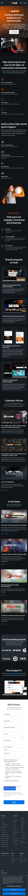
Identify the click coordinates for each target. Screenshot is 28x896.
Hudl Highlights (4, 855)
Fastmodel (23, 838)
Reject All (14, 889)
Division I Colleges (4, 824)
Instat (22, 832)
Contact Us (22, 853)
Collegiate (3, 822)
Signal (22, 830)
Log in (24, 3)
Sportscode (15, 820)
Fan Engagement (4, 826)
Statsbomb (23, 834)
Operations (3, 828)
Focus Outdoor (16, 840)
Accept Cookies (14, 893)
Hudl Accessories (23, 861)
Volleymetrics (23, 822)
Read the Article (4, 533)
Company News (14, 859)
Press (12, 857)
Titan (22, 828)
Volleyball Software (5, 846)
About (12, 853)
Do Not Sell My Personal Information (14, 886)
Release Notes (24, 842)
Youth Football (4, 830)
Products (15, 815)
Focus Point (15, 844)
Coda (14, 828)
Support (21, 855)
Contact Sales (4, 873)
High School (3, 818)
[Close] (25, 877)
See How (3, 623)
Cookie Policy (10, 883)
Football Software (4, 838)
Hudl (14, 818)
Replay (22, 820)
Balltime (22, 836)
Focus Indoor (15, 838)
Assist (14, 834)
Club (2, 820)
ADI (21, 840)
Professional (3, 832)
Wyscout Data (16, 832)
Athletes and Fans (5, 853)
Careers (12, 861)
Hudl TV (22, 824)
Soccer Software (4, 842)
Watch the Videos (5, 490)
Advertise (13, 855)
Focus (14, 836)
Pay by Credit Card (23, 859)
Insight (14, 824)
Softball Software (4, 844)
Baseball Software (4, 834)
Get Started (14, 32)
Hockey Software (4, 840)
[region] (14, 885)
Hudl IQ (14, 822)
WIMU (22, 826)
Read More (3, 564)
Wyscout (15, 830)
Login (2, 870)
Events (12, 863)
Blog (20, 857)
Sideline (22, 818)
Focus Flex (15, 842)
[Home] (14, 3)
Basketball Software (5, 836)
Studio (14, 826)
